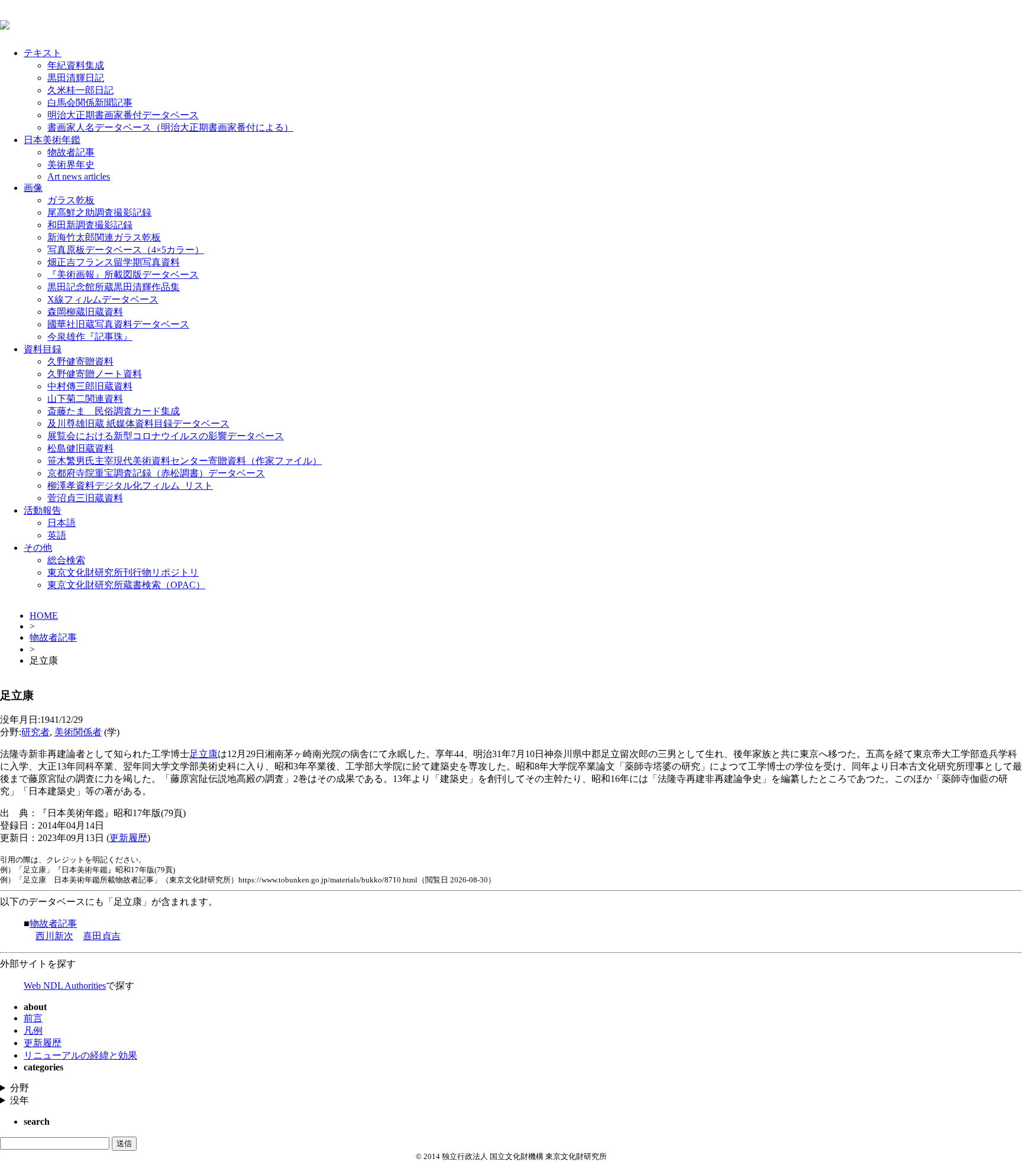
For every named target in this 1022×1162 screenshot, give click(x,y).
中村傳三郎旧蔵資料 (89, 386)
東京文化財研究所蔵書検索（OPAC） (126, 585)
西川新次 (54, 936)
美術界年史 (71, 165)
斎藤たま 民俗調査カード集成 (113, 411)
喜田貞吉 (102, 936)
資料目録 (43, 349)
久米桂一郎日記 (80, 90)
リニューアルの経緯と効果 (80, 1055)
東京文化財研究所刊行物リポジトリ (123, 572)
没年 (19, 1100)
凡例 (33, 1030)
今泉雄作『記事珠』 (89, 337)
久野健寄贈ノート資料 (94, 374)
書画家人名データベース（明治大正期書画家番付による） (170, 127)
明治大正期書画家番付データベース (123, 115)
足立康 (203, 754)
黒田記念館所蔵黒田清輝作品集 (113, 287)
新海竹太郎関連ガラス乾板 (104, 237)
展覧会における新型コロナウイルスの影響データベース (165, 436)
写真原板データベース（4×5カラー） (125, 250)
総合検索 (66, 560)
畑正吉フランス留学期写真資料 (113, 262)
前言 (33, 1018)
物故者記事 (71, 152)
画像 (33, 188)
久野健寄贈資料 (80, 361)
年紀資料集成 (75, 65)
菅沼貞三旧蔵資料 (85, 498)
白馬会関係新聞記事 (89, 103)
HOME (44, 616)
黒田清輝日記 (75, 78)
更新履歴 (128, 838)
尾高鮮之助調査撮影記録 (99, 212)
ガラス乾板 (71, 200)
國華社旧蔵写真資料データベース (118, 324)
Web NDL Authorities (65, 986)
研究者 (35, 732)
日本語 (61, 523)
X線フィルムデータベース (103, 299)
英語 (56, 535)
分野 (19, 1088)
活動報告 (43, 510)
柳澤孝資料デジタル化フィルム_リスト (130, 486)
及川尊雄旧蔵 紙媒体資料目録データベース (138, 423)
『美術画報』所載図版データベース (123, 275)
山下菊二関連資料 (85, 399)
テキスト (43, 53)
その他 (38, 548)
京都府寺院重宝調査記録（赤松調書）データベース (156, 473)
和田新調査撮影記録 (89, 225)
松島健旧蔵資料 (80, 448)
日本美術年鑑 (52, 140)
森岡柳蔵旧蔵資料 (85, 312)
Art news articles (78, 176)
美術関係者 (78, 732)
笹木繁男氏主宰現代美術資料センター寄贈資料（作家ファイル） (184, 461)
